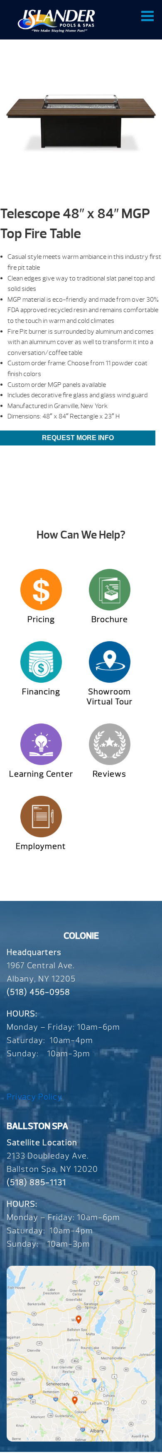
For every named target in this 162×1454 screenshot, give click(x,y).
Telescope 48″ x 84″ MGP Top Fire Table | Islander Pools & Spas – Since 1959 (56, 20)
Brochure (109, 619)
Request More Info (78, 437)
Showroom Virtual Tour (109, 696)
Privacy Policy (34, 1097)
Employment (41, 846)
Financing (41, 691)
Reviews (109, 774)
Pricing (41, 619)
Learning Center (41, 774)
